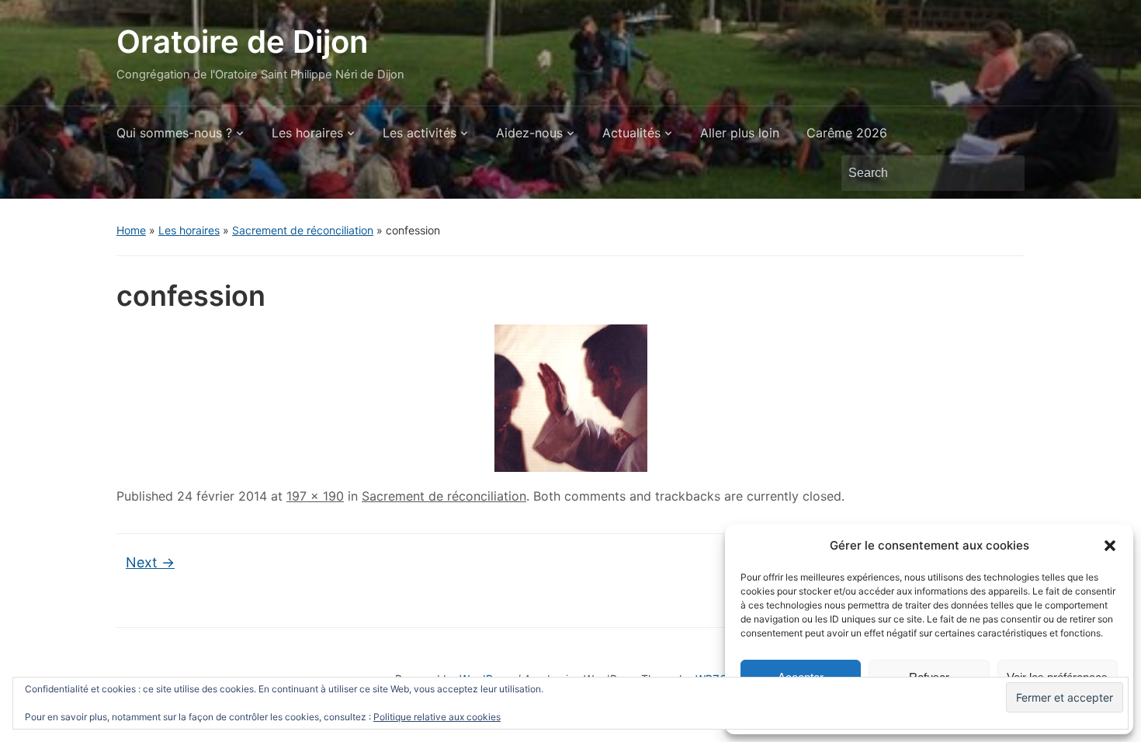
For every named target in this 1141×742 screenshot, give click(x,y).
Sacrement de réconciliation (302, 230)
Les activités (419, 132)
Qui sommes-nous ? (174, 132)
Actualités (631, 132)
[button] (1110, 545)
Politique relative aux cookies (437, 717)
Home (131, 230)
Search (1005, 173)
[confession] (570, 396)
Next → (150, 562)
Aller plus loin (739, 132)
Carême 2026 (846, 132)
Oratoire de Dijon (242, 42)
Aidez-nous (529, 132)
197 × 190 (315, 496)
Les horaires (307, 132)
